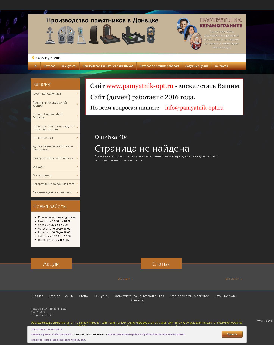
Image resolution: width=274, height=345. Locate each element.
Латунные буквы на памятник (52, 192)
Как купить (68, 66)
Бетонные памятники (47, 94)
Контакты (221, 66)
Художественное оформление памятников (53, 147)
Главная (37, 296)
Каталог (49, 66)
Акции (69, 296)
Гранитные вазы (43, 137)
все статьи (232, 278)
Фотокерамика (42, 175)
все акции (124, 278)
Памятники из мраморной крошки (50, 104)
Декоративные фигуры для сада (53, 184)
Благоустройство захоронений (53, 158)
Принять (232, 334)
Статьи (84, 296)
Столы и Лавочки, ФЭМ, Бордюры (48, 115)
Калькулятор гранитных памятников (108, 66)
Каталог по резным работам (159, 66)
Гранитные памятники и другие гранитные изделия (53, 127)
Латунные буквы (196, 66)
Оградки (38, 166)
